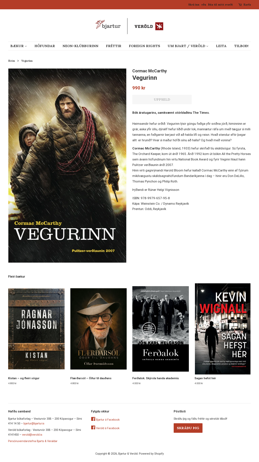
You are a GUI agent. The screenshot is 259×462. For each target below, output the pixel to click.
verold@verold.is (32, 434)
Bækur (17, 46)
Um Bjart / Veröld (187, 46)
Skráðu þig (188, 428)
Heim (11, 60)
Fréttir (113, 46)
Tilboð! (241, 46)
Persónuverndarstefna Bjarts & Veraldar (32, 441)
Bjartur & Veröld (128, 453)
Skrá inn (193, 4)
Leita (221, 46)
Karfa (247, 4)
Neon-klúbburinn (80, 46)
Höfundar (45, 46)
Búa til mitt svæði (220, 4)
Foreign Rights (144, 46)
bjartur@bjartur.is (34, 423)
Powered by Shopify (151, 453)
